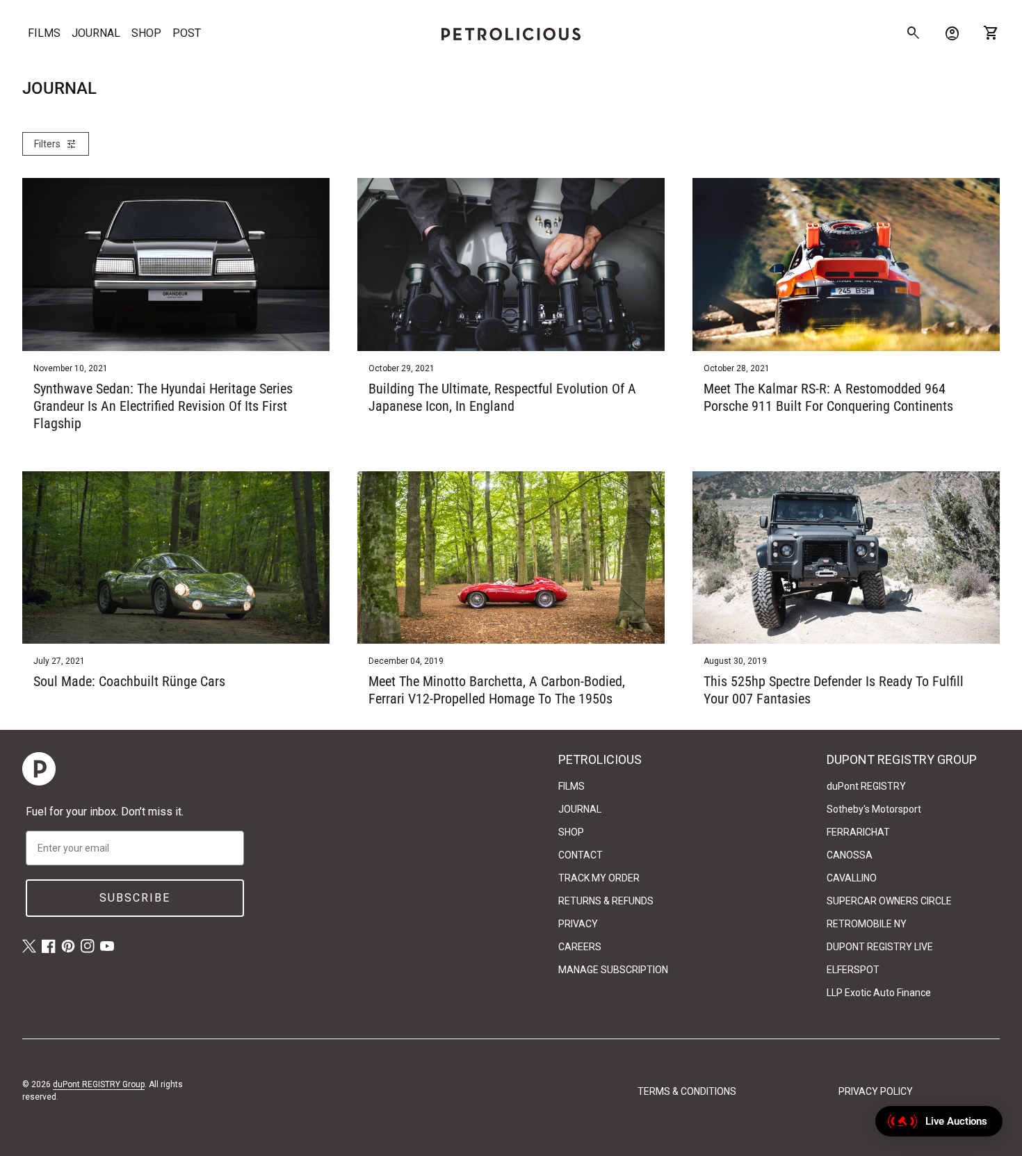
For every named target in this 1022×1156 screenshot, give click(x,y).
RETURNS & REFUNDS (606, 900)
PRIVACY (578, 923)
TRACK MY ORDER (599, 878)
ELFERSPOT (853, 969)
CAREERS (579, 946)
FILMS (44, 33)
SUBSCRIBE (134, 897)
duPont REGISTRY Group (99, 1084)
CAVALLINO (852, 878)
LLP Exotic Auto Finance (879, 992)
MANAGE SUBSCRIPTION (613, 969)
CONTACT (580, 855)
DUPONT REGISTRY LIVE (880, 946)
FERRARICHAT (858, 832)
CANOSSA (850, 855)
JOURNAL (96, 33)
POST (186, 33)
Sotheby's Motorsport (874, 809)
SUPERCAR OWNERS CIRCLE (889, 900)
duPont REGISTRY (866, 786)
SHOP (146, 33)
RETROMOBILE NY (867, 923)
